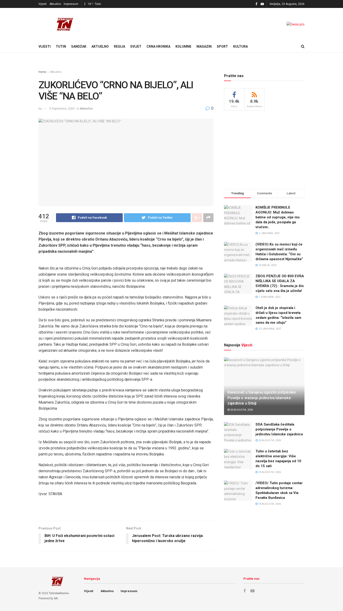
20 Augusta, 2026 (241, 409)
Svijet (135, 46)
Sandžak (78, 46)
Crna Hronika (158, 46)
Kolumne (183, 46)
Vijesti (42, 4)
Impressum (71, 4)
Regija (119, 46)
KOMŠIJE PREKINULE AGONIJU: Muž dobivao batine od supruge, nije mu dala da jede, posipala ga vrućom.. (278, 217)
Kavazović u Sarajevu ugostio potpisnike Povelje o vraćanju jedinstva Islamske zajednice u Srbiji (262, 398)
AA (56, 598)
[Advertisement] (264, 149)
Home (42, 72)
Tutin (61, 46)
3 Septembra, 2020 (61, 108)
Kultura (240, 46)
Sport (222, 46)
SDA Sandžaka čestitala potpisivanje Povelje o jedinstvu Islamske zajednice (279, 429)
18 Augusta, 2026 (269, 472)
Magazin (204, 46)
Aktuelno (55, 4)
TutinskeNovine (59, 593)
